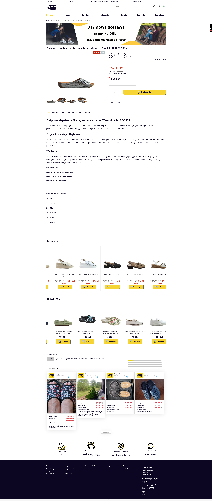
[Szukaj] (154, 6)
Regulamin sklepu (50, 469)
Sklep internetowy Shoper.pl (106, 500)
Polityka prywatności (108, 469)
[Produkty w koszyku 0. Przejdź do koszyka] (159, 6)
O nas (124, 471)
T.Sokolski (163, 52)
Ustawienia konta (69, 471)
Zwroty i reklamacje (51, 471)
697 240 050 (50, 1)
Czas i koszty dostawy (90, 469)
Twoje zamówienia (69, 469)
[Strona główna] (51, 7)
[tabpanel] (106, 175)
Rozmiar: (114, 79)
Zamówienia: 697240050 (147, 470)
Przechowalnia (68, 473)
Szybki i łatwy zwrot (50, 473)
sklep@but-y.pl (72, 1)
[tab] (48, 112)
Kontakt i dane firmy (127, 469)
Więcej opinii (106, 432)
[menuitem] (50, 15)
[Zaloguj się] (164, 6)
